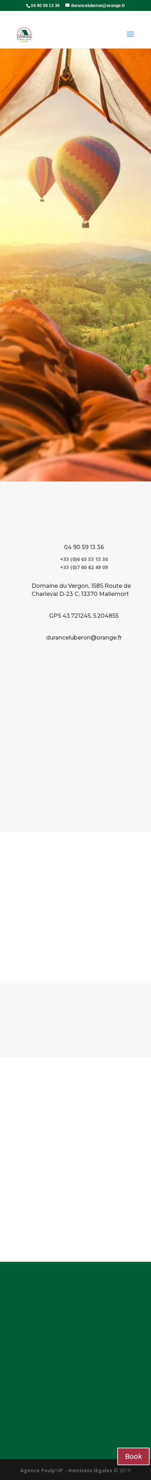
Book (75, 304)
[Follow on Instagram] (130, 1422)
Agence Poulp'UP (41, 1470)
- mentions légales (88, 1470)
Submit (115, 1224)
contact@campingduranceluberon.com (77, 1365)
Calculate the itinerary (75, 1020)
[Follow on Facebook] (116, 1422)
